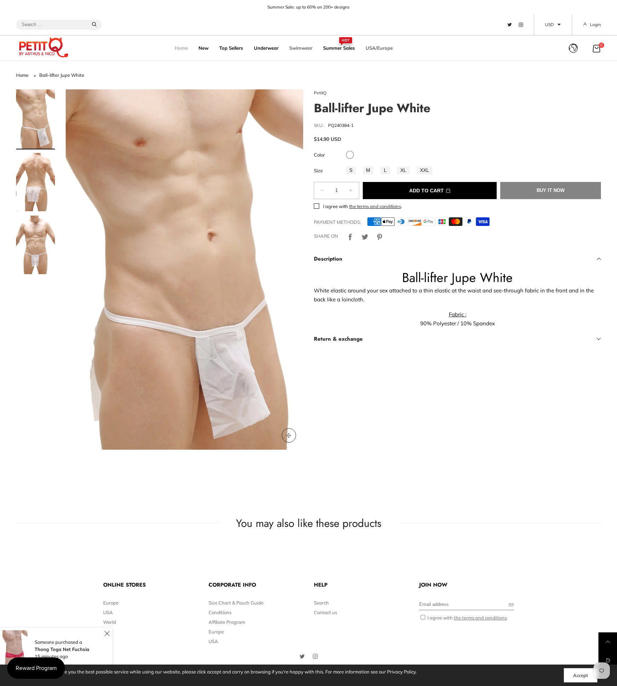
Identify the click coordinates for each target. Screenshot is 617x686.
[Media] (289, 435)
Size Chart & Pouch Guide (236, 603)
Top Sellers (231, 48)
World (109, 622)
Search (321, 603)
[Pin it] (379, 236)
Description (328, 259)
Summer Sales (339, 47)
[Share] (350, 236)
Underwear (266, 48)
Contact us (325, 612)
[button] (81, 269)
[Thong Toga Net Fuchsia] (14, 649)
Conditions (220, 612)
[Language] (573, 48)
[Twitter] (509, 25)
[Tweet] (365, 236)
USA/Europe (379, 48)
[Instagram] (521, 25)
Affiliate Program (227, 622)
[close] (106, 634)
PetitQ (320, 92)
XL (403, 170)
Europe (111, 603)
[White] (350, 155)
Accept (580, 675)
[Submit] (94, 25)
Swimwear (300, 48)
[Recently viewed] (607, 660)
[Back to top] (607, 641)
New (204, 48)
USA (108, 612)
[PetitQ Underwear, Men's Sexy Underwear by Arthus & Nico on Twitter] (302, 656)
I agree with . (362, 206)
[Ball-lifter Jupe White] (184, 269)
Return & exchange (338, 339)
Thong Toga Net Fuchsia (62, 649)
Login (595, 24)
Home (181, 48)
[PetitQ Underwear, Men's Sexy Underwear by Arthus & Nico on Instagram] (315, 656)
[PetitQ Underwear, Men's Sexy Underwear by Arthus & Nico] (48, 47)
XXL (424, 170)
